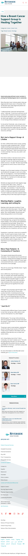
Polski (12, 539)
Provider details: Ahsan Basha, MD (14, 377)
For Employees (4, 495)
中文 (22, 539)
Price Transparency (6, 457)
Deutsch (3, 541)
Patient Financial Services (7, 445)
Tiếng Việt (3, 546)
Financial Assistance (6, 451)
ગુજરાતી (8, 544)
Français (19, 544)
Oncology (14, 31)
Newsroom (3, 472)
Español (3, 469)
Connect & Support (6, 462)
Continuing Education (6, 497)
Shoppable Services (6, 460)
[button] (26, 2)
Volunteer (3, 474)
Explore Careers (5, 486)
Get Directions (4, 506)
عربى (12, 541)
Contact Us (3, 466)
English (3, 539)
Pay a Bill (3, 454)
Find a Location (4, 477)
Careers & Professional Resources (9, 483)
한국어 (8, 541)
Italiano (3, 544)
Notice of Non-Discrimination (8, 528)
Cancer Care (14, 28)
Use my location (5, 7)
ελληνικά (13, 544)
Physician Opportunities (7, 492)
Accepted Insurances (6, 449)
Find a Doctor (4, 480)
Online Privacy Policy (6, 525)
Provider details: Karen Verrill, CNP (14, 388)
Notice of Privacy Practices (7, 523)
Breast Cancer (7, 31)
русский (20, 541)
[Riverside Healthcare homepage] (11, 3)
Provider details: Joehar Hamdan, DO (14, 365)
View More (15, 397)
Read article (14, 410)
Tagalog (18, 539)
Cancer (8, 28)
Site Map (3, 520)
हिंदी (23, 544)
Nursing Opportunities (7, 489)
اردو (16, 541)
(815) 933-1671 (5, 439)
